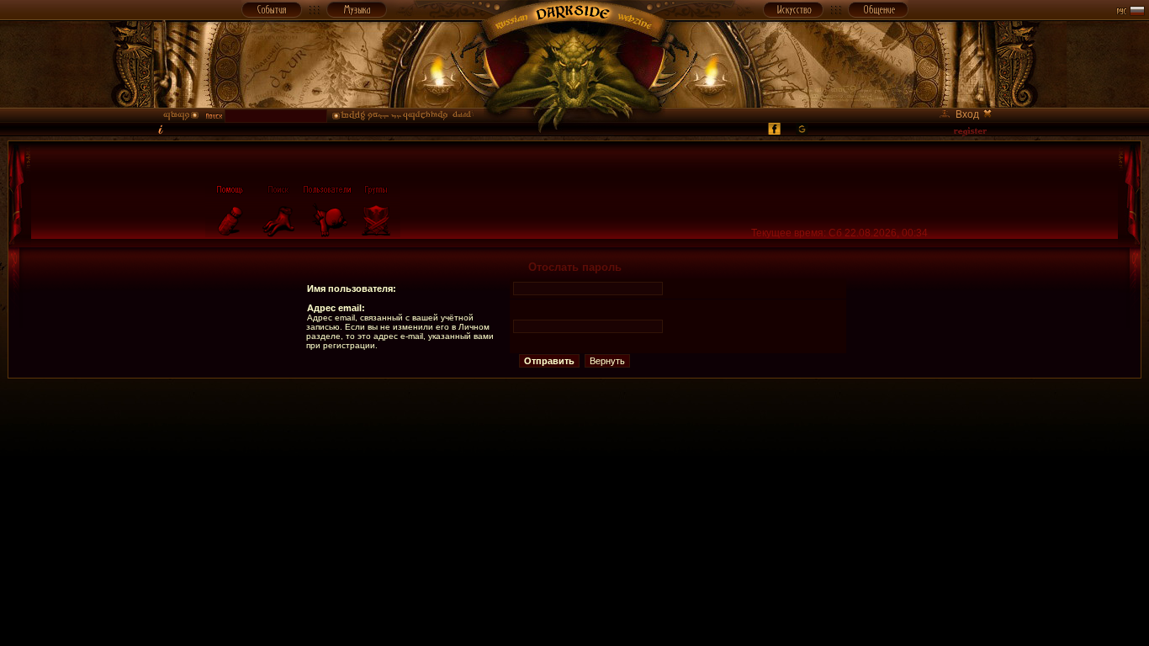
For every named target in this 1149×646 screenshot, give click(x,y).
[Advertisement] (574, 416)
